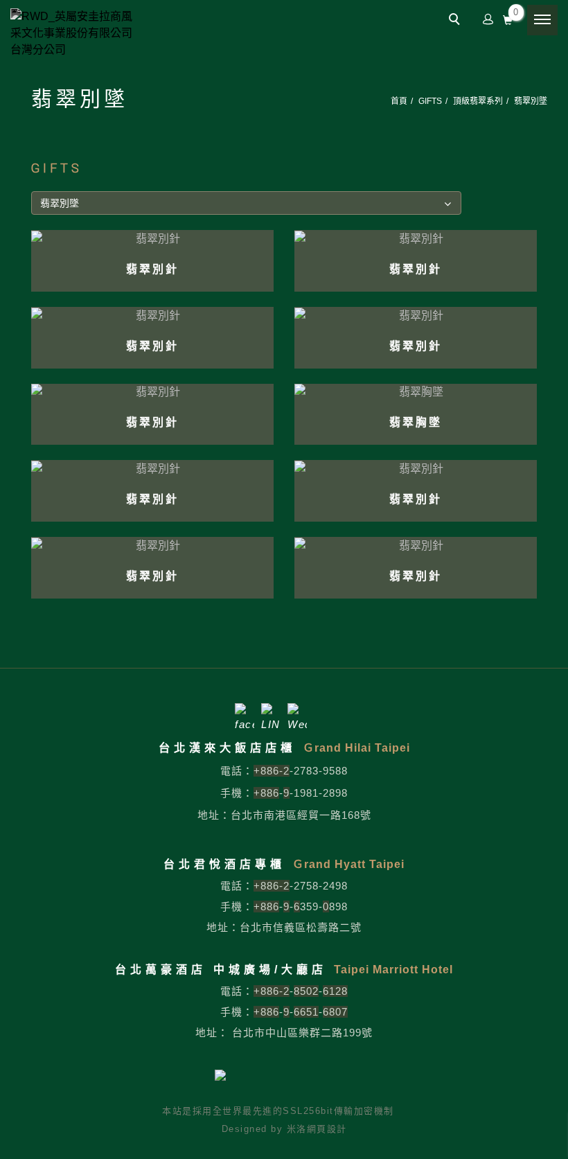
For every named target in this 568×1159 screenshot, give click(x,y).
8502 (306, 991)
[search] (456, 21)
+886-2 (272, 771)
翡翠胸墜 (415, 422)
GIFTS (430, 101)
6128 (335, 991)
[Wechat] (297, 713)
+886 (266, 793)
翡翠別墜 (530, 101)
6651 (306, 1012)
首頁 (399, 101)
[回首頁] (72, 33)
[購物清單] (508, 18)
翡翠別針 (152, 269)
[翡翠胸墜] (415, 392)
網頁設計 (327, 1129)
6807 (335, 1012)
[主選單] (542, 20)
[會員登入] (488, 18)
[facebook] (244, 713)
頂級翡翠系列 (478, 101)
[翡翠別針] (152, 238)
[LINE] (271, 713)
